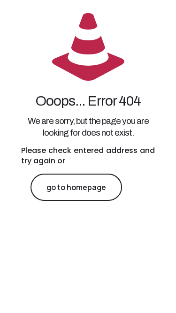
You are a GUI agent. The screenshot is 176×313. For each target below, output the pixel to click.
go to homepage (76, 187)
